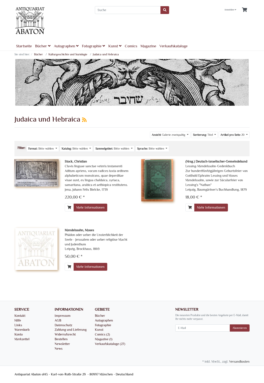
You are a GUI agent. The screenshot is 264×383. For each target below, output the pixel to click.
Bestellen (61, 339)
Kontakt (19, 316)
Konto (18, 334)
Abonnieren (239, 328)
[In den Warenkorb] (69, 207)
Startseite (24, 46)
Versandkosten (239, 361)
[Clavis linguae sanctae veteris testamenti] (36, 172)
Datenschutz (63, 325)
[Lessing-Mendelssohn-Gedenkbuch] (157, 179)
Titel (203, 134)
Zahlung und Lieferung (71, 330)
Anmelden (229, 10)
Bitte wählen (41, 148)
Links (18, 325)
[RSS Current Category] (84, 120)
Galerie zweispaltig (169, 134)
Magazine (148, 46)
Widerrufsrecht (65, 334)
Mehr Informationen (90, 207)
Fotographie (92, 46)
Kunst (113, 46)
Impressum (63, 316)
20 (232, 134)
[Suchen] (164, 10)
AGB (58, 320)
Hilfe (17, 320)
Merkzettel (21, 339)
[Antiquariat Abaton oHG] (51, 21)
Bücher (41, 46)
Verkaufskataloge (173, 46)
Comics (131, 46)
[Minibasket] (244, 10)
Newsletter (62, 344)
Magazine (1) (103, 339)
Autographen (65, 46)
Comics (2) (102, 334)
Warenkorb (21, 330)
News (58, 349)
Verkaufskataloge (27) (110, 344)
